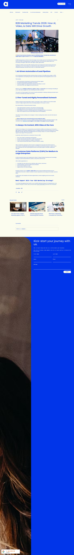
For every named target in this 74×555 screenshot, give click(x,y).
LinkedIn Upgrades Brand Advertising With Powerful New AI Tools (36, 214)
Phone (54, 259)
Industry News (45, 12)
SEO (51, 12)
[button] (69, 4)
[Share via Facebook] (16, 192)
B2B (21, 188)
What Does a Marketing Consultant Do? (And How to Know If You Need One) (55, 214)
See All (63, 200)
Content (56, 12)
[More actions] (57, 20)
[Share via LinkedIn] (19, 192)
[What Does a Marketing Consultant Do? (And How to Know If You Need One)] (55, 206)
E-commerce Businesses (35, 12)
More (61, 12)
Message (35, 264)
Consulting (18, 188)
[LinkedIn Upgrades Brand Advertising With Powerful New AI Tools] (37, 206)
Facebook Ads (25, 12)
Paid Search (17, 12)
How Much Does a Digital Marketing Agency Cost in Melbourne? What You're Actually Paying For (17, 214)
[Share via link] (21, 192)
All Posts (11, 12)
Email (35, 259)
